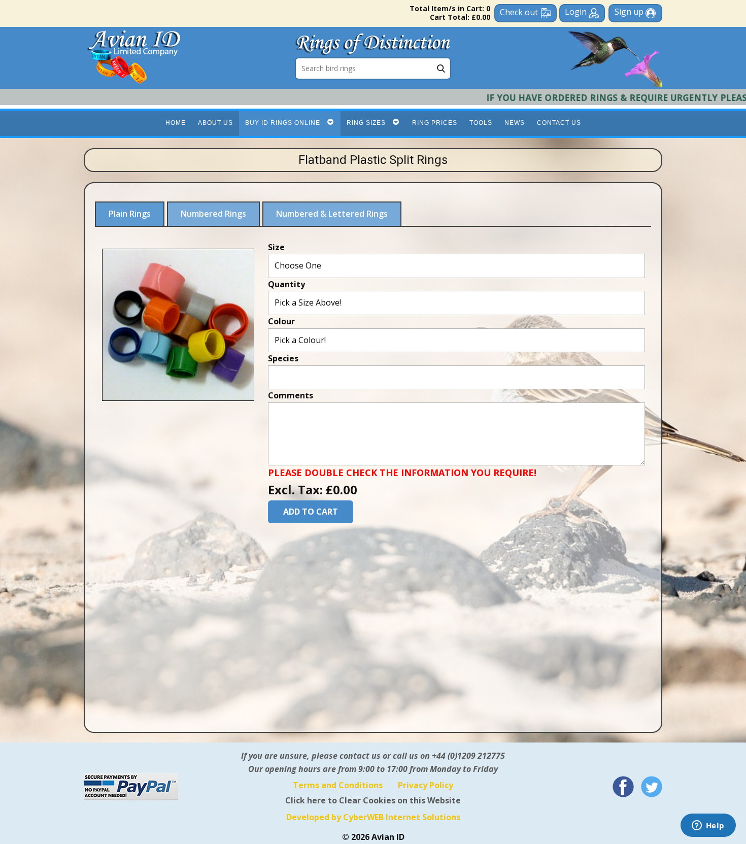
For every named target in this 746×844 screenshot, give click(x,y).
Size (276, 246)
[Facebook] (623, 786)
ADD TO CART (310, 511)
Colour (281, 320)
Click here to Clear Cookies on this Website (373, 800)
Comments (290, 395)
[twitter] (651, 786)
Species (283, 358)
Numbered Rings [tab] (213, 213)
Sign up (630, 11)
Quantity (286, 283)
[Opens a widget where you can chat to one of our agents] (708, 826)
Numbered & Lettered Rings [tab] (332, 213)
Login (577, 11)
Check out (519, 12)
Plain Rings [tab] (130, 213)
